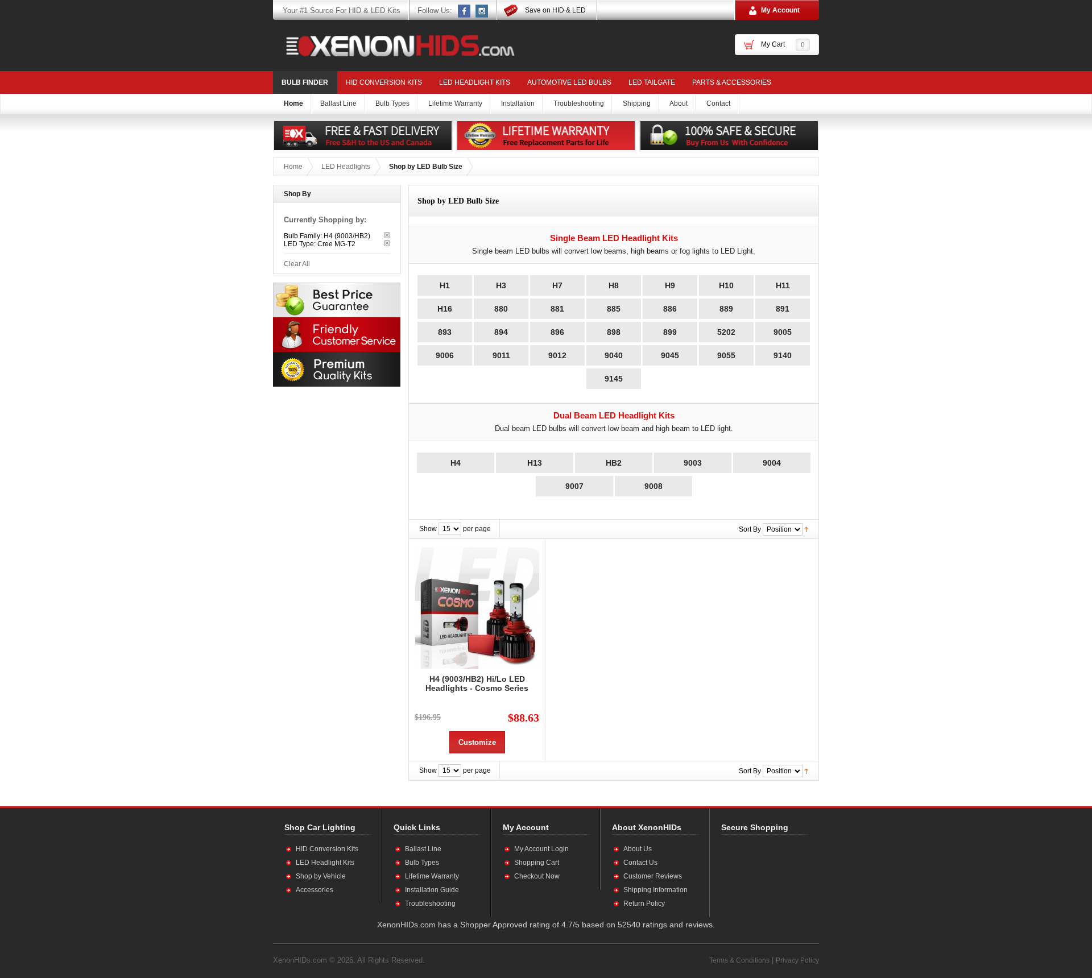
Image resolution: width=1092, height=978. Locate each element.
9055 (726, 355)
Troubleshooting (430, 903)
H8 (614, 285)
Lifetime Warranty (432, 876)
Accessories (314, 890)
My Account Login (541, 849)
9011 (501, 355)
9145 (614, 378)
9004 (772, 462)
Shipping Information (655, 890)
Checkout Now (537, 876)
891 (782, 308)
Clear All (297, 264)
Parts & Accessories (731, 82)
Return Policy (644, 903)
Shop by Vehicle (321, 876)
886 (670, 308)
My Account (780, 10)
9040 (614, 355)
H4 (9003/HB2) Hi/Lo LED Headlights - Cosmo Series (476, 683)
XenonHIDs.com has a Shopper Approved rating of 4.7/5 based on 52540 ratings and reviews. (546, 924)
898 (614, 332)
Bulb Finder (305, 82)
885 (614, 308)
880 (501, 308)
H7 (557, 285)
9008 (653, 486)
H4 (455, 462)
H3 (501, 285)
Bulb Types (422, 863)
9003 (693, 462)
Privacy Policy (797, 960)
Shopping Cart (536, 863)
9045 (670, 355)
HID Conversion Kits (384, 82)
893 (445, 332)
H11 (783, 285)
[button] (758, 875)
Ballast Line (423, 849)
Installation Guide (432, 890)
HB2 (614, 462)
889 (726, 308)
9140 (783, 355)
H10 (726, 285)
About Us (637, 849)
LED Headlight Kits (474, 82)
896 (557, 332)
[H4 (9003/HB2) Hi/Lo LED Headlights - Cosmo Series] (477, 607)
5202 (726, 332)
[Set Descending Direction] (806, 528)
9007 (574, 486)
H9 (670, 285)
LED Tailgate (651, 82)
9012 (557, 355)
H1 (445, 285)
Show (428, 529)
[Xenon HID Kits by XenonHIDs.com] (394, 45)
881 (557, 308)
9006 (445, 355)
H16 (444, 308)
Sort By (750, 529)
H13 (534, 462)
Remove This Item (387, 235)
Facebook (465, 11)
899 (670, 332)
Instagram (482, 11)
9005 (783, 332)
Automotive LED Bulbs (569, 82)
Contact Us (640, 863)
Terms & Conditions (739, 960)
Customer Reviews (652, 876)
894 (501, 332)
